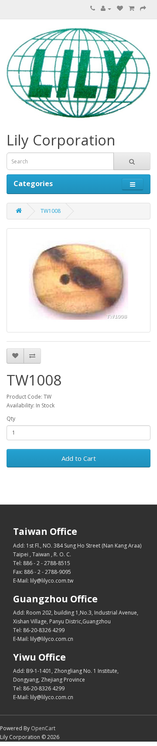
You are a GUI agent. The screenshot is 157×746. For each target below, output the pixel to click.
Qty (11, 418)
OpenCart (43, 728)
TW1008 (51, 211)
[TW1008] (78, 280)
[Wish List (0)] (120, 8)
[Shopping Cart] (131, 8)
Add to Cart (78, 458)
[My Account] (106, 8)
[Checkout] (143, 8)
